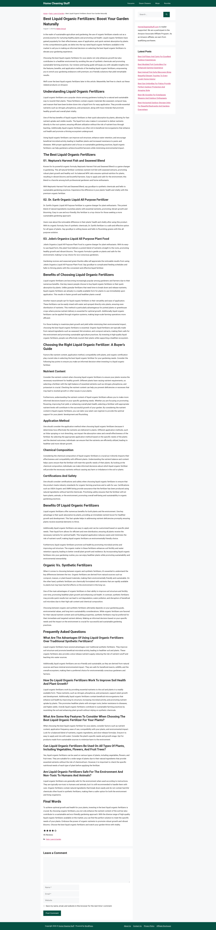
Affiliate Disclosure (164, 926)
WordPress (89, 926)
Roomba (167, 3)
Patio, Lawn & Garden (56, 13)
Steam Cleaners (145, 3)
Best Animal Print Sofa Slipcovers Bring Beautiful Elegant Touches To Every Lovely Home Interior (154, 75)
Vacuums (130, 3)
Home (45, 13)
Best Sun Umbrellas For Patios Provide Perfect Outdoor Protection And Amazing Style (154, 87)
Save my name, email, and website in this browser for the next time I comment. (79, 906)
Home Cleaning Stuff (56, 3)
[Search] (166, 14)
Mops (157, 3)
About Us (127, 926)
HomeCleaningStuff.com (148, 27)
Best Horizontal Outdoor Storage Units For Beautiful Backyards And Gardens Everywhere (154, 106)
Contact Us (137, 926)
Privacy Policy (149, 926)
